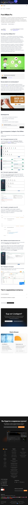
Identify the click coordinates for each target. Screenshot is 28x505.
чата (6, 85)
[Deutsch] (6, 497)
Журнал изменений (14, 455)
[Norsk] (24, 497)
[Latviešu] (22, 497)
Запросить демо (4, 77)
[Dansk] (5, 497)
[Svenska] (7, 498)
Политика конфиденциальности (14, 502)
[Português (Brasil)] (1, 498)
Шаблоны (5, 465)
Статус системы (14, 453)
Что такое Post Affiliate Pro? (5, 294)
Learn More (4, 30)
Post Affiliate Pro (8, 8)
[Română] (2, 498)
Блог (5, 460)
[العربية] (1, 497)
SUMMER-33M (4, 3)
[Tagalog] (9, 498)
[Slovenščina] (6, 498)
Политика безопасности (21, 501)
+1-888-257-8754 (4, 482)
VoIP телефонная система (14, 465)
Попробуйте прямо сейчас (8, 321)
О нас (23, 450)
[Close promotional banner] (27, 0)
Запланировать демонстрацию (18, 321)
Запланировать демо (5, 485)
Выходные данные (23, 456)
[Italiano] (18, 497)
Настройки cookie (13, 503)
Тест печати (4, 466)
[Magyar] (17, 497)
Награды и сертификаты (23, 452)
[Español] (10, 497)
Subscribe (25, 490)
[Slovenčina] (5, 498)
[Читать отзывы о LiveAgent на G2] (2, 490)
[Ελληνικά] (7, 497)
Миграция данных (14, 452)
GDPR (19, 502)
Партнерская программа (23, 455)
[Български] (2, 497)
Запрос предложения (14, 456)
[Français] (14, 497)
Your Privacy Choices (20, 503)
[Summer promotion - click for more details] (14, 2)
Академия (5, 463)
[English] (9, 497)
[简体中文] (11, 498)
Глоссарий (5, 462)
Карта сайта (22, 502)
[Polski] (26, 497)
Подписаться (21, 127)
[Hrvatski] (15, 497)
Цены (5, 452)
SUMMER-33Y (11, 3)
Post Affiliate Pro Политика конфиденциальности (16, 30)
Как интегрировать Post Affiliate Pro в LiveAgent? (8, 297)
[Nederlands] (23, 497)
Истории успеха (23, 453)
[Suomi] (13, 497)
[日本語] (19, 497)
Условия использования (14, 501)
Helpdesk (9, 142)
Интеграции (3, 8)
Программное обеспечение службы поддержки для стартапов (14, 476)
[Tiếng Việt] (10, 498)
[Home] (1, 8)
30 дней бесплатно (10, 77)
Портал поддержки (14, 450)
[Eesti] (11, 497)
